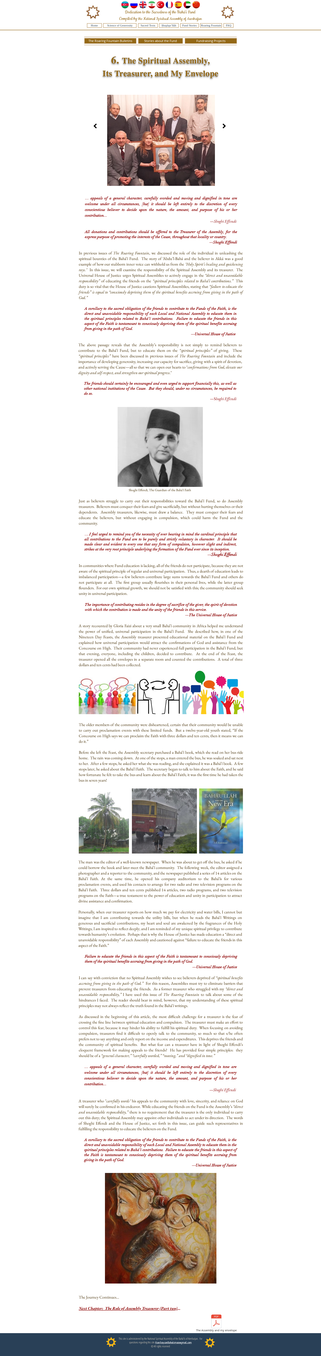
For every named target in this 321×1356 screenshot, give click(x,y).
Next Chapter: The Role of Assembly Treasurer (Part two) (128, 1308)
